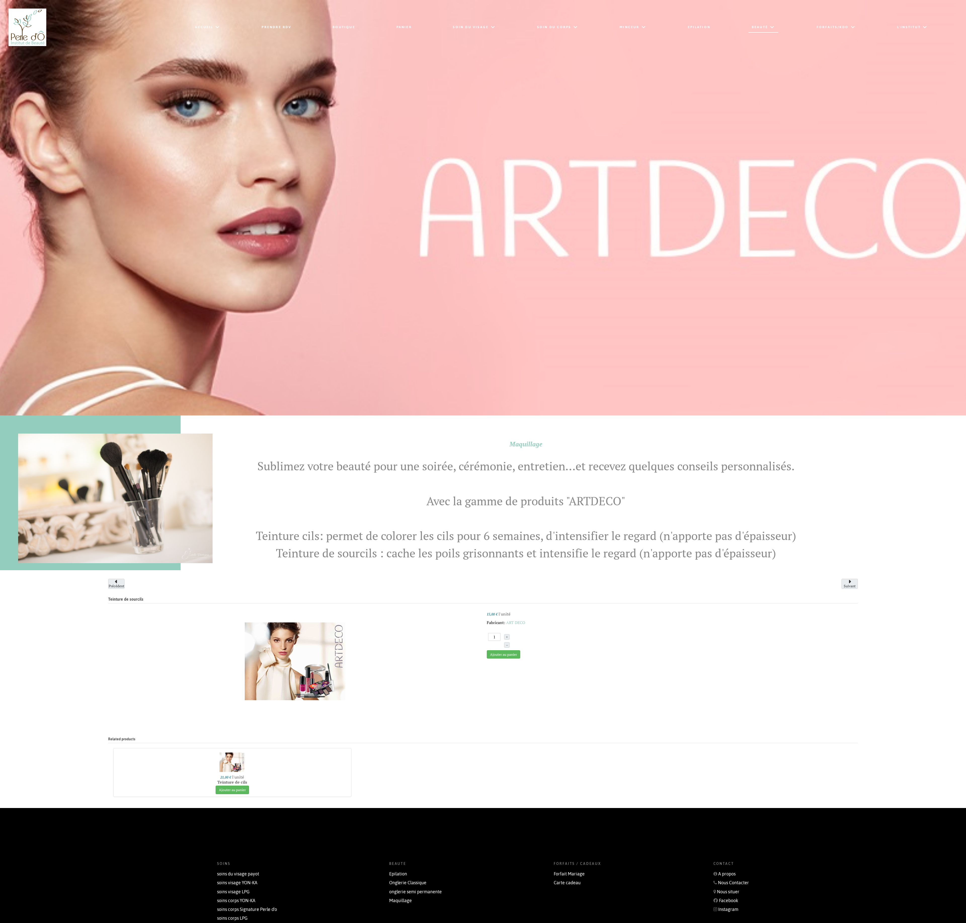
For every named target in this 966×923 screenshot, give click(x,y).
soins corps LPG (232, 918)
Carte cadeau (567, 882)
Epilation (398, 873)
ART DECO (515, 622)
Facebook (728, 900)
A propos (727, 873)
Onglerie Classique (407, 882)
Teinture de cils (232, 782)
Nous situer (728, 891)
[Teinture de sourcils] (295, 661)
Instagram (728, 909)
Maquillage (400, 900)
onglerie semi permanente (415, 891)
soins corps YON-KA (236, 900)
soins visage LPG (233, 891)
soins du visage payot (238, 873)
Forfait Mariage (569, 873)
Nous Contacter (733, 882)
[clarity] (72, 27)
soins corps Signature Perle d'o (247, 909)
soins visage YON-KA (237, 882)
